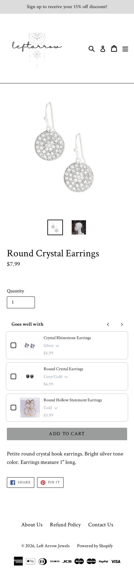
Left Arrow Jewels (52, 546)
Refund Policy (65, 524)
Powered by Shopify (95, 546)
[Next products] (122, 324)
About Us (31, 524)
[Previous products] (108, 324)
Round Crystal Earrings (63, 369)
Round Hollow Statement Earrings (73, 400)
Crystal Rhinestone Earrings (67, 338)
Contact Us (100, 524)
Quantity (15, 291)
